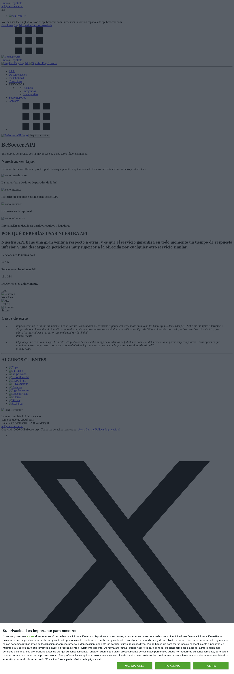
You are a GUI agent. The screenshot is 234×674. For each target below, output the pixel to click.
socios (30, 636)
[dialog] (117, 648)
